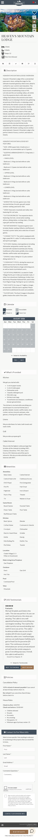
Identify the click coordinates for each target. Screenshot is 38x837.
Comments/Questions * (11, 771)
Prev (15, 360)
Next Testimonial (12, 667)
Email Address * (8, 762)
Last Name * (7, 754)
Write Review (27, 667)
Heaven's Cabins (32, 824)
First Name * (7, 746)
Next (22, 360)
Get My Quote (19, 832)
